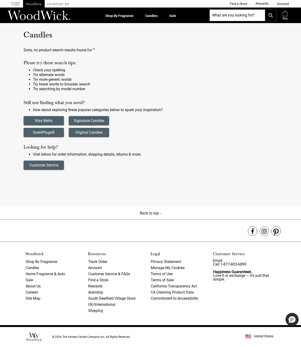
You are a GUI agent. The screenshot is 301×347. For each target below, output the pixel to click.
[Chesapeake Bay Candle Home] (58, 4)
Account (95, 268)
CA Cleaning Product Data (172, 292)
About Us (33, 286)
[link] (238, 4)
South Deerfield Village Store (111, 298)
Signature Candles (89, 120)
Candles (151, 16)
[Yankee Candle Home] (15, 4)
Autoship (95, 292)
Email (217, 260)
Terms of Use (162, 274)
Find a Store (98, 280)
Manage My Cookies (168, 268)
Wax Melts (43, 120)
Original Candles (89, 132)
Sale (172, 16)
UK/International (101, 304)
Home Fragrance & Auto (45, 274)
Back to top (150, 213)
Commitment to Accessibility (174, 298)
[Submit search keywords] (270, 15)
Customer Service (43, 165)
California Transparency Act (174, 286)
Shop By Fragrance (119, 16)
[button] (283, 4)
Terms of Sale (162, 280)
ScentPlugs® (44, 132)
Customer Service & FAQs (109, 274)
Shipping (95, 310)
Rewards (95, 286)
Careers (32, 292)
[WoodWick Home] (34, 4)
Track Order (97, 261)
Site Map (33, 298)
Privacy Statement (166, 261)
